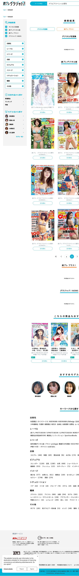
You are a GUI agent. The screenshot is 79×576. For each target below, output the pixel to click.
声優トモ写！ (35, 447)
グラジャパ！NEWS (15, 36)
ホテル (67, 486)
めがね (71, 455)
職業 (8, 81)
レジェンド (53, 500)
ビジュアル (10, 65)
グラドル (37, 494)
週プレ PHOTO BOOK (38, 433)
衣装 (8, 59)
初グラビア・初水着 (51, 508)
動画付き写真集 (64, 444)
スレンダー (37, 463)
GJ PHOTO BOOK (65, 433)
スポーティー (64, 466)
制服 (48, 455)
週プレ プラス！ (14, 33)
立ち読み (42, 112)
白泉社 (59, 424)
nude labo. (51, 447)
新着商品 (7, 99)
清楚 (49, 477)
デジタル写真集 (14, 27)
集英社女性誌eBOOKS (38, 435)
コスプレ (36, 455)
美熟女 (60, 475)
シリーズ (9, 54)
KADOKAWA (53, 421)
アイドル (51, 494)
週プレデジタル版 (14, 30)
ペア (34, 486)
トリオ (44, 486)
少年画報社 (34, 424)
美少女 (35, 475)
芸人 (64, 500)
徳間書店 (47, 424)
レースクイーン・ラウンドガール (45, 497)
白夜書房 (65, 424)
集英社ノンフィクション (55, 435)
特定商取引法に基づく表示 (47, 565)
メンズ (67, 508)
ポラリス (44, 447)
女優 (62, 494)
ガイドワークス (42, 421)
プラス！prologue (51, 444)
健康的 (35, 466)
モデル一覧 (19, 137)
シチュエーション (12, 75)
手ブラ (35, 508)
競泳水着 (59, 455)
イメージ (10, 70)
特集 (6, 105)
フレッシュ (49, 466)
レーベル (10, 49)
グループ (56, 486)
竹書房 (41, 424)
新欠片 (53, 424)
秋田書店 (33, 421)
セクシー (37, 477)
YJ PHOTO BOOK (52, 433)
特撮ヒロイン (37, 500)
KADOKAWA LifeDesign (66, 421)
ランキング (8, 102)
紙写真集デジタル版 (37, 444)
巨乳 (51, 463)
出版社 (9, 43)
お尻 (61, 463)
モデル (73, 494)
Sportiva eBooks (71, 435)
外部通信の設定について (64, 565)
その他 (9, 86)
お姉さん (48, 475)
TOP (4, 10)
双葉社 (71, 424)
